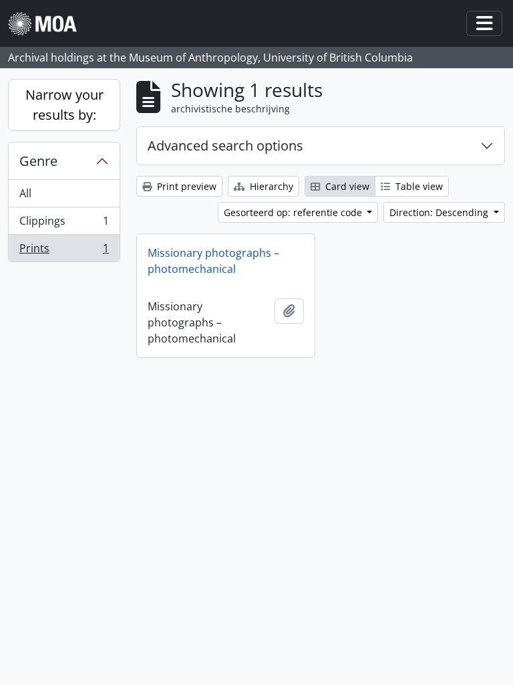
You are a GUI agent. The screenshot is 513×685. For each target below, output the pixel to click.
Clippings (64, 224)
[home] (48, 24)
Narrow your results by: (64, 105)
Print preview (185, 186)
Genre (38, 161)
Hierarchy (270, 186)
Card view (346, 186)
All (25, 193)
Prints (64, 251)
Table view (418, 186)
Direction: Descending (440, 212)
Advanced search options (225, 145)
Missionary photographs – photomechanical (213, 261)
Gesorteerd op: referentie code (294, 212)
